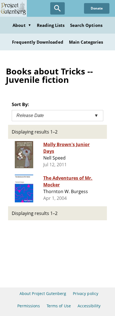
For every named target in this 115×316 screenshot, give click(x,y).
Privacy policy (85, 293)
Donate (97, 8)
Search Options (86, 25)
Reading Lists (51, 25)
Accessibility (89, 305)
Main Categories (86, 42)
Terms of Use (59, 305)
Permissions (28, 305)
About (22, 25)
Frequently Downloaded (37, 42)
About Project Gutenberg (43, 293)
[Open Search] (57, 8)
